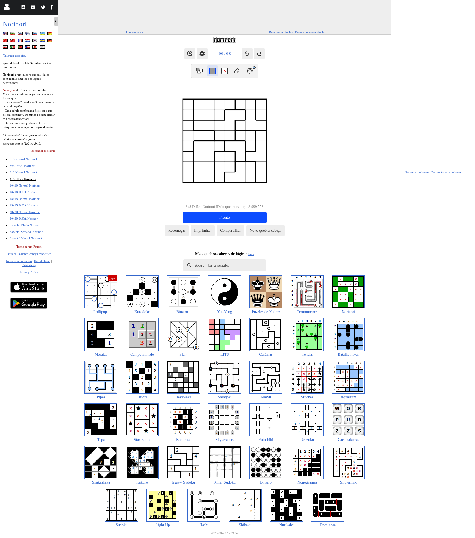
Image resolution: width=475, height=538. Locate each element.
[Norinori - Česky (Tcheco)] (28, 48)
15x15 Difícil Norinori (24, 205)
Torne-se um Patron (29, 246)
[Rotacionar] (199, 70)
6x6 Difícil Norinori (22, 165)
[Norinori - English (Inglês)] (6, 34)
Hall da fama (42, 261)
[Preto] (212, 70)
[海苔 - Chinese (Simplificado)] (6, 41)
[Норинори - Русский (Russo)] (35, 34)
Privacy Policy (29, 272)
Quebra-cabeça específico (35, 253)
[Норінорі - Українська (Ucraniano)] (43, 34)
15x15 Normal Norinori (25, 198)
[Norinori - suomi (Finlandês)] (28, 34)
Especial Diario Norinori (25, 225)
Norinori (15, 23)
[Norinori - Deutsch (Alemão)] (50, 41)
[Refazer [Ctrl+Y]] (259, 53)
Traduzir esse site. (14, 55)
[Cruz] (224, 70)
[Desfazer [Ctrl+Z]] (247, 53)
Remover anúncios (281, 32)
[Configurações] (202, 53)
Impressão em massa (19, 261)
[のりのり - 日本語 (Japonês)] (35, 48)
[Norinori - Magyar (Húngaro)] (43, 48)
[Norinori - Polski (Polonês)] (6, 48)
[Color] (249, 70)
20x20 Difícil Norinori (24, 218)
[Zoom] (189, 53)
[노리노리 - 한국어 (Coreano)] (35, 41)
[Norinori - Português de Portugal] (21, 48)
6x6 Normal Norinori (23, 159)
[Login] (6, 8)
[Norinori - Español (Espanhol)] (50, 34)
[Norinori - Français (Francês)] (21, 41)
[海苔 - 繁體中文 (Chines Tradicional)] (13, 41)
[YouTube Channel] (33, 8)
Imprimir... (202, 230)
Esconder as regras (43, 150)
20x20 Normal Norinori (25, 212)
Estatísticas (29, 265)
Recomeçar (176, 230)
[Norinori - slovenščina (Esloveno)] (21, 34)
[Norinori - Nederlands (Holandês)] (28, 41)
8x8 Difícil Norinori (23, 179)
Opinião (12, 253)
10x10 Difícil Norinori (24, 192)
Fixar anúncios (134, 32)
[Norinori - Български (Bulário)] (13, 34)
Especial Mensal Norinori (26, 238)
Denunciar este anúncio (310, 32)
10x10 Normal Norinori (25, 185)
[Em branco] (236, 70)
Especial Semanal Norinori (26, 231)
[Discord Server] (24, 8)
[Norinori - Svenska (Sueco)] (43, 41)
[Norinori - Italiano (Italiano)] (13, 48)
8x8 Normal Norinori (23, 172)
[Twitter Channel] (43, 8)
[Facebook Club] (53, 8)
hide (251, 254)
